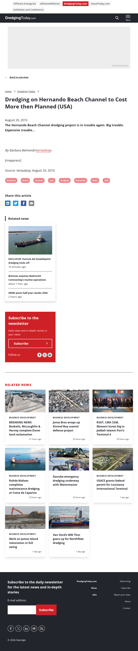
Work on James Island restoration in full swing (23, 543)
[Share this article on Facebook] (23, 203)
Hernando (80, 181)
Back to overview (18, 77)
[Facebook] (39, 355)
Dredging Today (26, 91)
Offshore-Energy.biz (24, 3)
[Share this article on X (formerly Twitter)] (15, 203)
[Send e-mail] (34, 628)
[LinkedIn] (50, 355)
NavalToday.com (100, 3)
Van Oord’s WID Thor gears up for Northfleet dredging (68, 539)
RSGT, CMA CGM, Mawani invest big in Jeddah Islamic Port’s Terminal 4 (111, 428)
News (95, 181)
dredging (64, 181)
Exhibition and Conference (28, 9)
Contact (126, 608)
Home (8, 91)
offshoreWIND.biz (50, 3)
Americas (11, 181)
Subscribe (21, 343)
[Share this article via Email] (31, 203)
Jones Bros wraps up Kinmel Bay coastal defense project (66, 426)
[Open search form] (117, 18)
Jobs (95, 594)
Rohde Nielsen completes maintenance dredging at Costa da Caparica (24, 487)
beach (25, 181)
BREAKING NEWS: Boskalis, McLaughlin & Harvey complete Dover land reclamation (24, 428)
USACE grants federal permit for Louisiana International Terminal (112, 485)
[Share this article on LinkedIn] (7, 203)
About (127, 601)
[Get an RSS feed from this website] (42, 628)
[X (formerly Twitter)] (44, 355)
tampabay (43, 150)
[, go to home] (20, 18)
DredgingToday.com (75, 3)
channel (39, 181)
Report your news (122, 594)
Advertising (125, 581)
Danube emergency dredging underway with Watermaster (66, 480)
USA (106, 181)
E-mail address (17, 600)
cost (51, 181)
